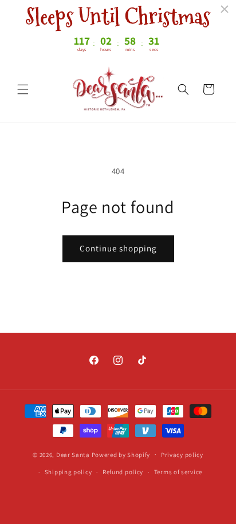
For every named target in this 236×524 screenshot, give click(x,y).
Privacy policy (182, 455)
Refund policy (123, 472)
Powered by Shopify (121, 454)
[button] (23, 89)
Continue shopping (118, 248)
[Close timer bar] (224, 9)
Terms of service (178, 472)
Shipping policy (68, 472)
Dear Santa (73, 454)
